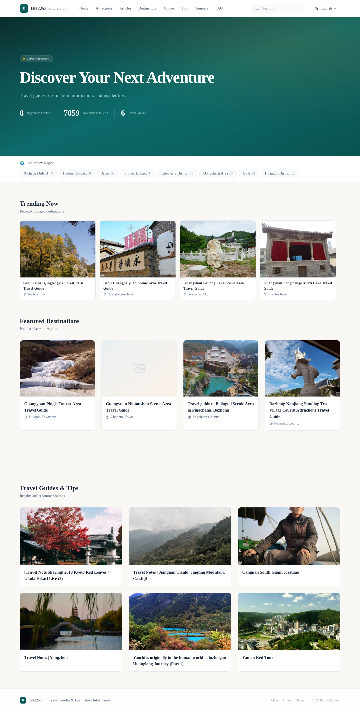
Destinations (147, 8)
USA (249, 173)
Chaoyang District (177, 173)
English (326, 8)
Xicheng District (38, 173)
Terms (300, 700)
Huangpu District (280, 173)
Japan (107, 173)
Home (83, 8)
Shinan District (138, 173)
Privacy (287, 700)
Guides (169, 8)
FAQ (219, 8)
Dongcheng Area (218, 173)
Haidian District (77, 173)
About (275, 700)
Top (184, 8)
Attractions (104, 8)
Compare (201, 8)
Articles (125, 8)
